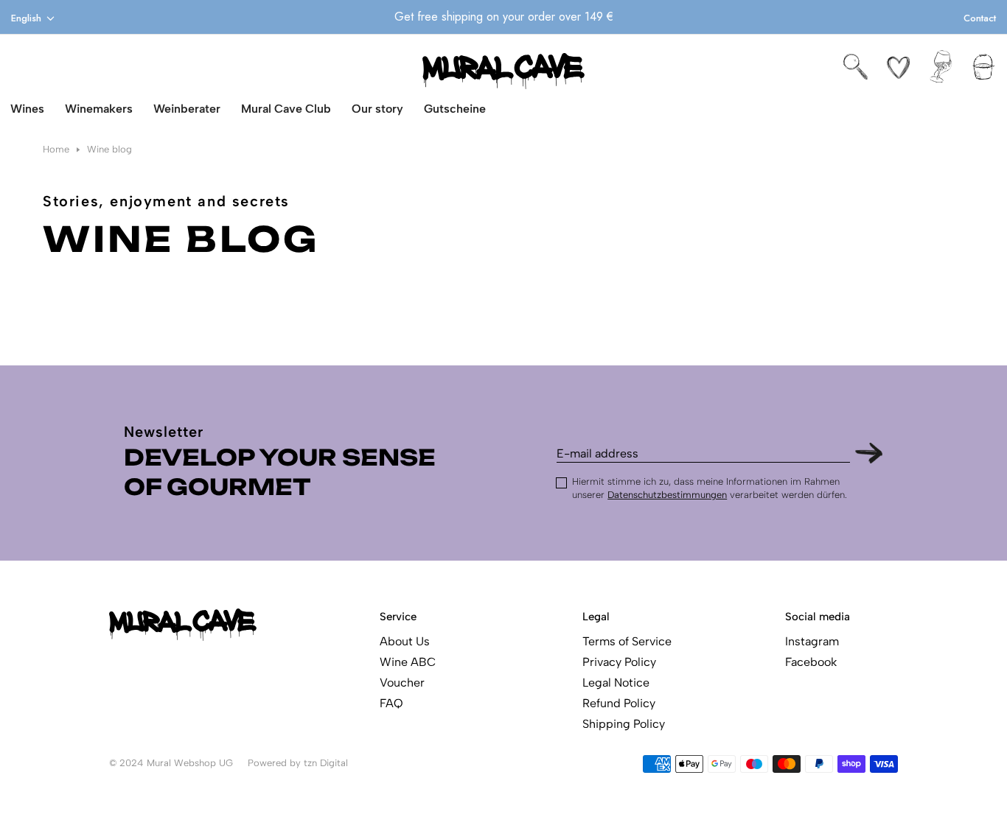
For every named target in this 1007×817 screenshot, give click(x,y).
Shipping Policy (623, 724)
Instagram (812, 641)
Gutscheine (455, 109)
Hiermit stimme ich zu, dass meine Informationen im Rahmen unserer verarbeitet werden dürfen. (709, 488)
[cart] (984, 66)
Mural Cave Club (286, 109)
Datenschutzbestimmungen (667, 494)
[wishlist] (898, 67)
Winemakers (99, 109)
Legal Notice (615, 683)
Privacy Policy (619, 662)
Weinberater (186, 109)
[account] (941, 66)
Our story (377, 109)
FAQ (391, 703)
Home (56, 149)
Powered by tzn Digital (298, 762)
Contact (980, 18)
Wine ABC (408, 662)
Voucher (402, 683)
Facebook (811, 662)
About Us (405, 641)
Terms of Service (627, 641)
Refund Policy (618, 703)
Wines (27, 109)
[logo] (503, 71)
